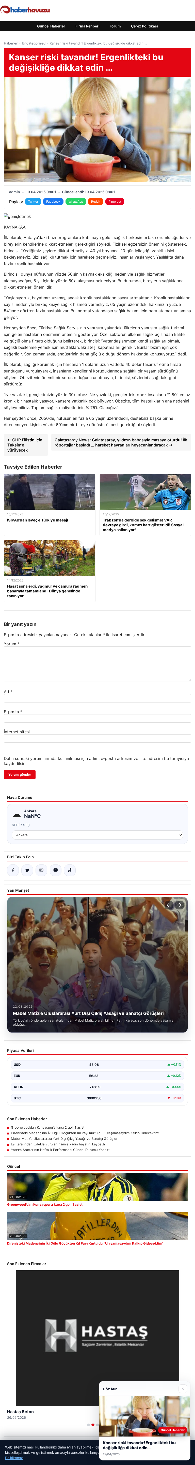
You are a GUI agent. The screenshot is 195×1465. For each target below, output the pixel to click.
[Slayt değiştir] (88, 1425)
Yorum (12, 643)
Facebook (53, 201)
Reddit (95, 201)
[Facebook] (13, 870)
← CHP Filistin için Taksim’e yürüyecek (24, 445)
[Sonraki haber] (179, 905)
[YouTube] (55, 870)
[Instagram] (41, 870)
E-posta (13, 711)
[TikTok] (70, 870)
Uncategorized (33, 43)
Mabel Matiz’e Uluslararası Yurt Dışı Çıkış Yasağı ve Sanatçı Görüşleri (64, 1139)
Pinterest (114, 201)
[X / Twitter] (27, 870)
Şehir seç (21, 825)
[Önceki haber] (169, 905)
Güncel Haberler (51, 26)
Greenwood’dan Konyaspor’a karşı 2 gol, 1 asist (48, 1127)
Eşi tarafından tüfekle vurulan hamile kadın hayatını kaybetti (58, 1144)
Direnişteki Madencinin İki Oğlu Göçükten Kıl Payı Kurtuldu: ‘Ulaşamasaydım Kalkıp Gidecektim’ (85, 1133)
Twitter (33, 201)
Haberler (11, 43)
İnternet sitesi (17, 731)
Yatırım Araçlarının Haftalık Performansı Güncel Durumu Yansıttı (60, 1150)
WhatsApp (76, 201)
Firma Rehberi (87, 26)
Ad (8, 691)
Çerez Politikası (144, 26)
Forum (115, 26)
